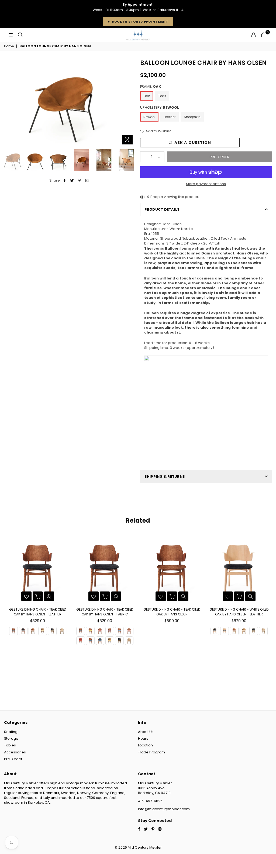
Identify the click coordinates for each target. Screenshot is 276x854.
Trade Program (151, 752)
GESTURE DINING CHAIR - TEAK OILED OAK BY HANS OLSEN (171, 611)
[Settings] (253, 35)
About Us (146, 731)
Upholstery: (159, 107)
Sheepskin (192, 117)
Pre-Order (13, 758)
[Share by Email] (87, 180)
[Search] (20, 35)
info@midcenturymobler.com (164, 809)
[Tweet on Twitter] (72, 180)
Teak (162, 96)
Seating (11, 731)
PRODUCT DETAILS (162, 209)
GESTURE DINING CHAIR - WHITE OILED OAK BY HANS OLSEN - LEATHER (238, 611)
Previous (8, 103)
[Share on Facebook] (65, 180)
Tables (10, 745)
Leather (169, 117)
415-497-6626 (150, 800)
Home (9, 46)
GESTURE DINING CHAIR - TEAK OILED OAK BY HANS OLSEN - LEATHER (37, 611)
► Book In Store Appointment (138, 21)
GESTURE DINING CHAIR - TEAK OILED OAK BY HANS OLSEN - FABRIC (104, 611)
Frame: (150, 86)
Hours (143, 738)
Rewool (149, 117)
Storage (11, 738)
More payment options (206, 184)
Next (131, 103)
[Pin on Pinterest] (80, 180)
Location (145, 745)
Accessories (15, 752)
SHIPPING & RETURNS (164, 476)
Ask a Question (192, 142)
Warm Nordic (181, 228)
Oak (146, 96)
